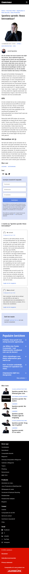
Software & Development (19, 396)
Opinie (19, 43)
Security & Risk (10, 10)
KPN (14, 46)
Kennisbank (5, 450)
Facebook (7, 530)
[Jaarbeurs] (14, 570)
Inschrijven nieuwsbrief (8, 519)
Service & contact (7, 516)
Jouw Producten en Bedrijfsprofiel (11, 486)
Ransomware (5, 472)
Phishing (4, 469)
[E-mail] (3, 174)
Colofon (4, 509)
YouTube (6, 539)
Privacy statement (7, 562)
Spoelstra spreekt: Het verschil (19, 407)
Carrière (14, 404)
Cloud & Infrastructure (19, 389)
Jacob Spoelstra (12, 51)
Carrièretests (5, 447)
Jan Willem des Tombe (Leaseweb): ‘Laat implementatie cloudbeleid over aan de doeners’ (12, 349)
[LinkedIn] (6, 174)
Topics (3, 466)
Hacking (4, 166)
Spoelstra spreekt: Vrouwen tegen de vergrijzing (18, 416)
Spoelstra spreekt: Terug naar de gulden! (19, 424)
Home (3, 10)
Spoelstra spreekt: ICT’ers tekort (17, 431)
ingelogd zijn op (14, 320)
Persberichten (6, 495)
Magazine (4, 456)
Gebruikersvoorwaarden (9, 558)
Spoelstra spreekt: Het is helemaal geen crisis (19, 392)
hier (14, 214)
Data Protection (15, 12)
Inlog (3, 522)
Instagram (7, 542)
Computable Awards (7, 453)
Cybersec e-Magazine (8, 463)
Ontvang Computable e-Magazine (11, 459)
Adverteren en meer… (8, 483)
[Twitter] (9, 174)
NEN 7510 (4, 475)
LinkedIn (6, 536)
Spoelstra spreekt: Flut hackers (19, 400)
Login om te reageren (9, 283)
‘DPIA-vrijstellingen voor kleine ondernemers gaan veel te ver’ (12, 358)
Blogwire (4, 502)
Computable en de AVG (8, 512)
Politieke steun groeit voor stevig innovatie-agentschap (13, 341)
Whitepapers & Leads (8, 489)
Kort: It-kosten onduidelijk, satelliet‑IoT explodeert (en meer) (12, 367)
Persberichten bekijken (8, 498)
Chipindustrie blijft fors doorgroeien (11, 374)
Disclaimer (5, 553)
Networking (12, 166)
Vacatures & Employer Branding (11, 492)
